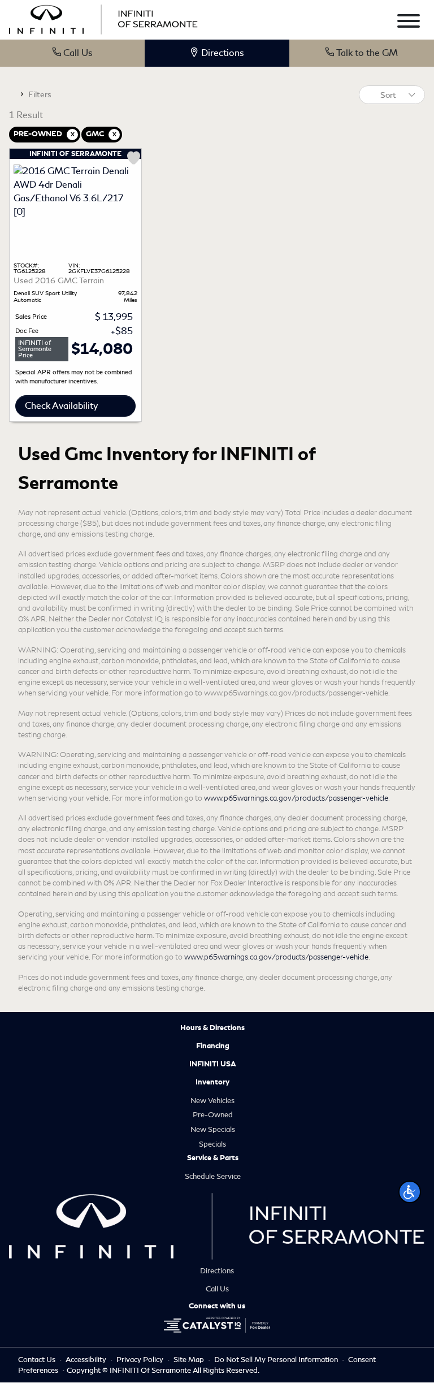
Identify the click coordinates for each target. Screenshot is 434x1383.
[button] (409, 1192)
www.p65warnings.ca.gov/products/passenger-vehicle (296, 798)
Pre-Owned (213, 1114)
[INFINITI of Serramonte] (103, 17)
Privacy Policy (140, 1359)
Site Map (189, 1359)
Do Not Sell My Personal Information (277, 1359)
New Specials (212, 1129)
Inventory (212, 1082)
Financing (212, 1046)
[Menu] (408, 23)
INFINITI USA (212, 1064)
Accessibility (87, 1359)
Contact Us (37, 1359)
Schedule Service (213, 1176)
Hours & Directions (212, 1027)
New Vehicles (212, 1100)
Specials (212, 1144)
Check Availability (61, 405)
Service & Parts (212, 1157)
